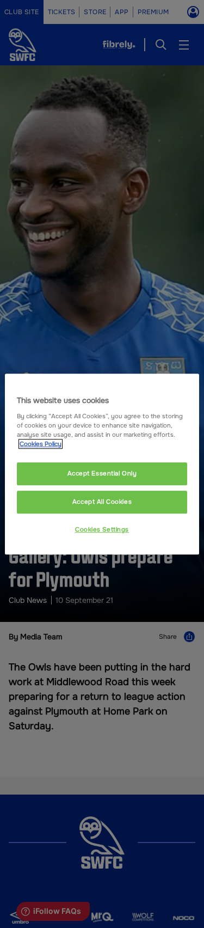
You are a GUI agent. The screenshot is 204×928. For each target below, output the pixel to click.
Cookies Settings (102, 529)
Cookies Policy (40, 444)
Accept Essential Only (102, 473)
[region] (102, 464)
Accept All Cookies (102, 501)
